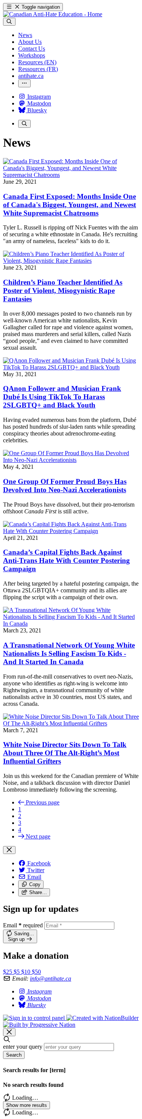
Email (23, 925)
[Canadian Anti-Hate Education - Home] (52, 14)
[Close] (9, 850)
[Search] (9, 22)
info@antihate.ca (50, 978)
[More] (24, 83)
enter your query (22, 1046)
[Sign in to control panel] (34, 1018)
